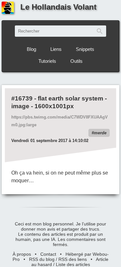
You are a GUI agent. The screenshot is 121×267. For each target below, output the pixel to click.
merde (100, 132)
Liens (56, 49)
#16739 (22, 98)
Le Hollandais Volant (58, 7)
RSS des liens (72, 259)
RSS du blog (42, 259)
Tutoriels (47, 61)
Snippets (85, 49)
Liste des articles (73, 264)
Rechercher (99, 31)
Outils (76, 61)
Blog (31, 49)
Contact (48, 254)
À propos (22, 254)
